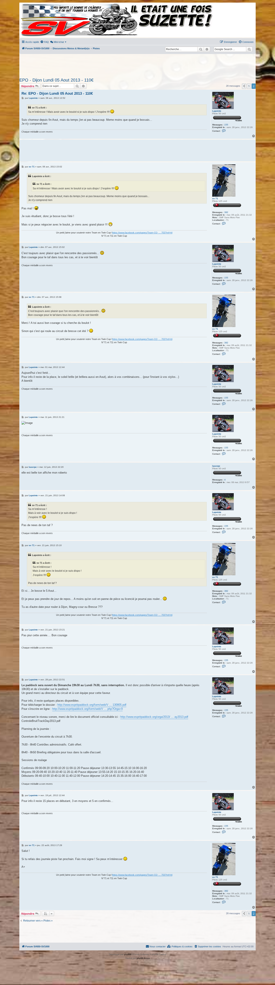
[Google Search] (249, 49)
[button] (244, 86)
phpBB (127, 954)
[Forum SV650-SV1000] (38, 20)
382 (226, 212)
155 (226, 125)
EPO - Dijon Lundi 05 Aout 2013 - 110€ (56, 80)
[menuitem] (44, 42)
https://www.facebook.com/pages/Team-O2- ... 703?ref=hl (142, 232)
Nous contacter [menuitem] (158, 946)
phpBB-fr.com (143, 958)
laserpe (216, 466)
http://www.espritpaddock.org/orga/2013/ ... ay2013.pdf (154, 716)
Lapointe (216, 111)
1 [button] (249, 86)
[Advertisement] (137, 64)
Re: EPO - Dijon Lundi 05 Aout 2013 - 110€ (57, 93)
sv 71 (215, 198)
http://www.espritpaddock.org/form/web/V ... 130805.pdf (91, 704)
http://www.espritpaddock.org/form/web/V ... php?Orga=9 (87, 708)
